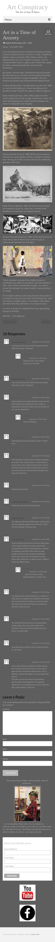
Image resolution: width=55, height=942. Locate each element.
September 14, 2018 (35, 571)
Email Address (10, 849)
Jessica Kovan (18, 342)
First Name (9, 858)
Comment (7, 709)
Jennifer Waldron (20, 502)
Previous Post (10, 322)
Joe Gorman (18, 539)
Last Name (9, 866)
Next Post (47, 322)
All (12, 43)
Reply (48, 342)
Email (5, 749)
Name (5, 739)
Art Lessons (18, 43)
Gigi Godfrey (18, 518)
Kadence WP (35, 934)
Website (5, 759)
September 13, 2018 (38, 342)
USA (24, 43)
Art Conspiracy (27, 7)
